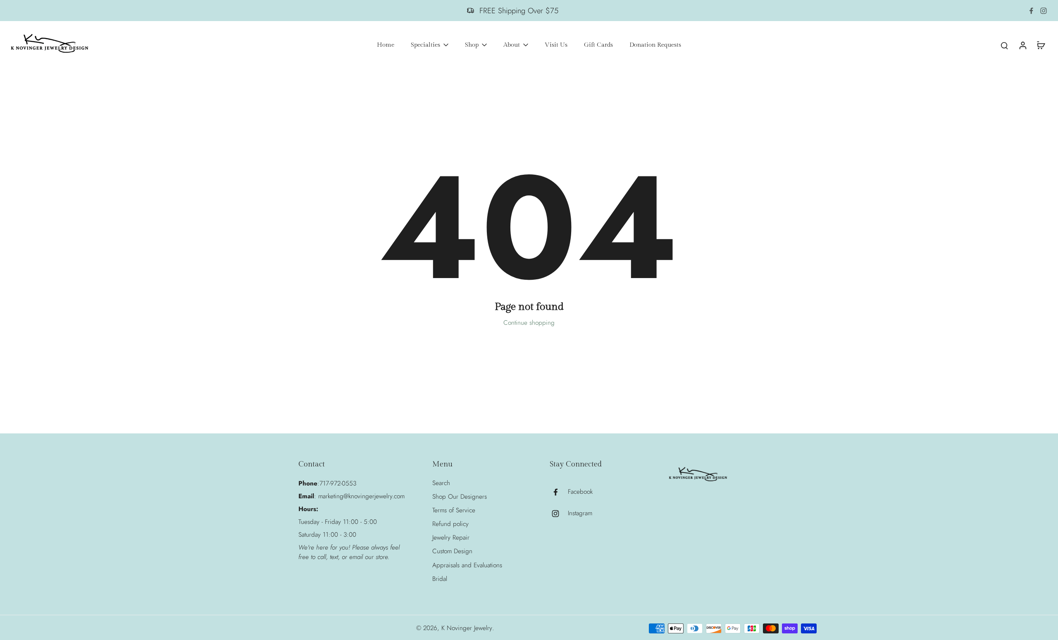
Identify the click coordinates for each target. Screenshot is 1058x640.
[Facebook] (1031, 11)
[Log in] (1022, 45)
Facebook (580, 492)
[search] (1004, 45)
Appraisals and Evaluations (467, 565)
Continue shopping (529, 322)
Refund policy (450, 524)
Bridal (439, 579)
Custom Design (452, 551)
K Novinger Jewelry (466, 628)
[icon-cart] (1041, 45)
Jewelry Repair (450, 537)
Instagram (580, 513)
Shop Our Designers (459, 496)
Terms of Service (453, 510)
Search (441, 483)
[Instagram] (1043, 11)
